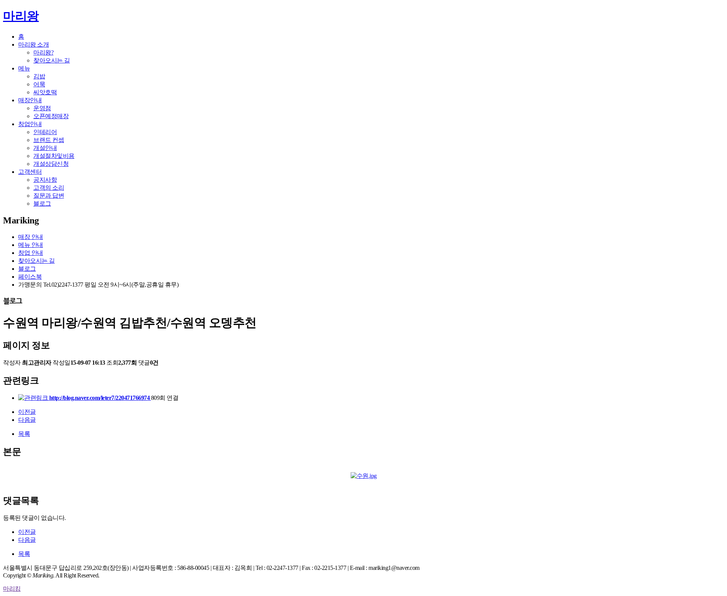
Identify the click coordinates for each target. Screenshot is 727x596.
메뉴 (24, 68)
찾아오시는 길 (51, 60)
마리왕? (43, 52)
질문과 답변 (48, 195)
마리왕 (21, 16)
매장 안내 (30, 237)
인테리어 (45, 132)
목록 (24, 434)
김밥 (39, 76)
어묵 (39, 84)
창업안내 (30, 124)
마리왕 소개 (33, 44)
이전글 (27, 412)
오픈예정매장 (51, 116)
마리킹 (12, 588)
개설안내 (45, 148)
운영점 (42, 108)
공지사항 (45, 179)
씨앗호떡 (45, 92)
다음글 (27, 420)
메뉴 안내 (30, 245)
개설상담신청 (51, 164)
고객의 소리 (48, 187)
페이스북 (30, 276)
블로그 (42, 203)
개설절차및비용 (54, 156)
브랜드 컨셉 (48, 140)
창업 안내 (30, 253)
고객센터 (30, 172)
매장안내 (30, 100)
